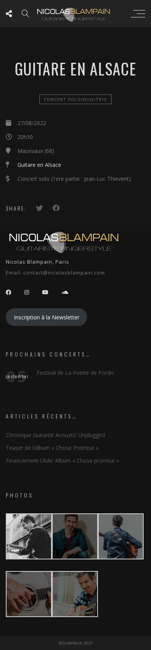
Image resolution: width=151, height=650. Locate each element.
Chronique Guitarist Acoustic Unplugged (55, 435)
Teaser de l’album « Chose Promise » (52, 447)
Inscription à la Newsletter (46, 317)
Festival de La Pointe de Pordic (75, 372)
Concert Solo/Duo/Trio (75, 99)
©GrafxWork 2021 (75, 643)
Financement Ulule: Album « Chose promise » (62, 460)
